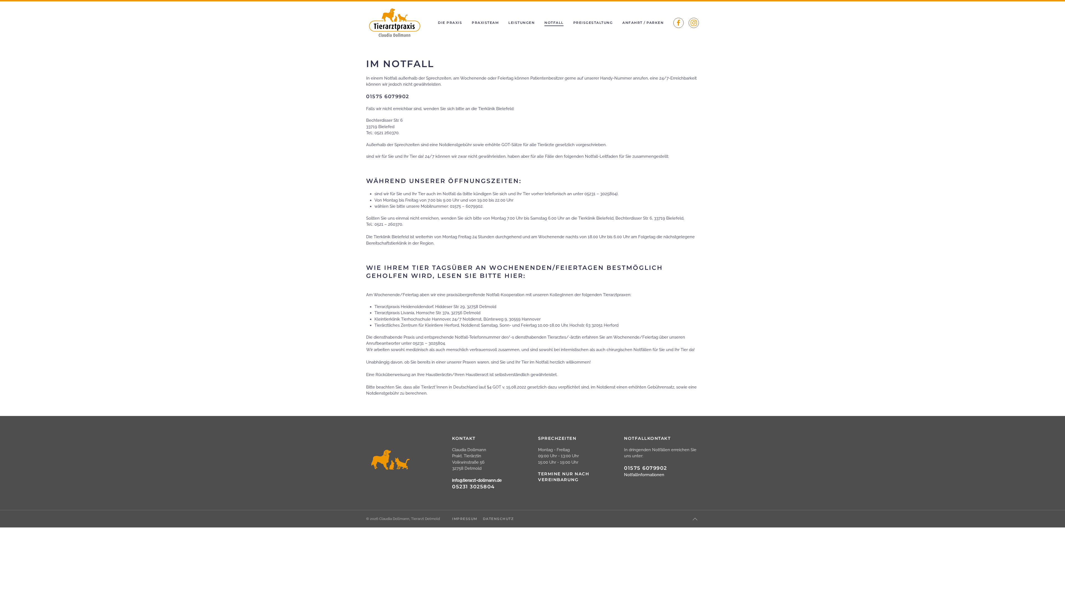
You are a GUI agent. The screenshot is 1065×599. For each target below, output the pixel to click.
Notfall (554, 23)
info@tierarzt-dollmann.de (477, 480)
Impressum (464, 519)
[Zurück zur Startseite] (394, 23)
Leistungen (521, 23)
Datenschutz (498, 519)
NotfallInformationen (644, 474)
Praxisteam (485, 23)
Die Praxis (450, 23)
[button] (695, 519)
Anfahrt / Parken (643, 23)
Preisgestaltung (593, 23)
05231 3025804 (473, 487)
